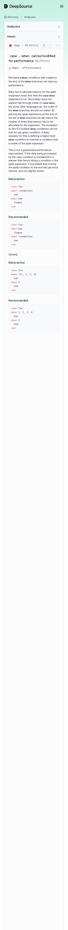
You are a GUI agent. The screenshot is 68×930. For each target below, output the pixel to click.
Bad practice (17, 179)
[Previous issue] (50, 45)
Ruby (17, 45)
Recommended (18, 217)
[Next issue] (57, 45)
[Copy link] (44, 45)
